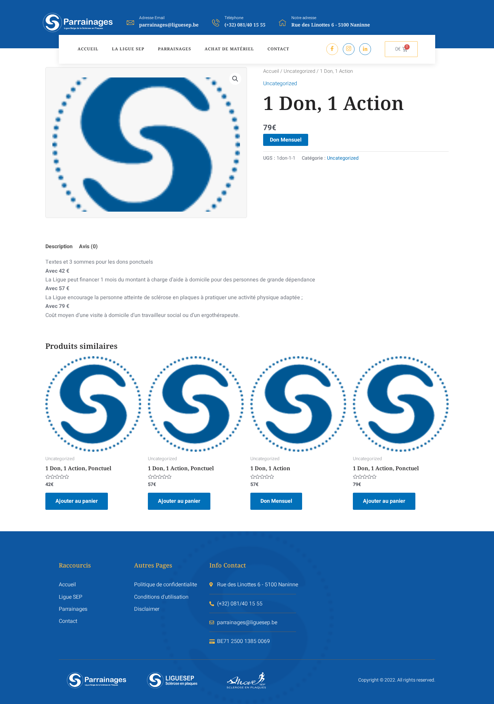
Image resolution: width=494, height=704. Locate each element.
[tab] (61, 246)
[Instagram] (349, 49)
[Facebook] (332, 49)
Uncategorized (299, 71)
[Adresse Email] (130, 22)
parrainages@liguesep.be (169, 24)
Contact (278, 49)
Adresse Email (152, 18)
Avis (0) (88, 246)
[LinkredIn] (365, 49)
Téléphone (233, 18)
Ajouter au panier (76, 501)
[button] (235, 79)
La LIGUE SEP (128, 49)
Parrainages (174, 49)
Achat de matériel (229, 49)
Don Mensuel (285, 140)
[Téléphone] (215, 22)
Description (59, 246)
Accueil (88, 49)
